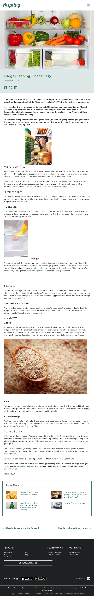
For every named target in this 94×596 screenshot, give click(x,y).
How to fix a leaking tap (74, 503)
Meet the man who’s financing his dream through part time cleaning (29, 506)
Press (26, 552)
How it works (8, 552)
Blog (26, 555)
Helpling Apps (8, 557)
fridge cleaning (22, 466)
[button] (88, 5)
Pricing (6, 555)
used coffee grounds (35, 270)
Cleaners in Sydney (53, 555)
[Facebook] (88, 578)
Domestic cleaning (75, 552)
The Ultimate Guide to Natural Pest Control (29, 493)
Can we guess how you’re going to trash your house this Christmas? (75, 494)
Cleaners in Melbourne (54, 552)
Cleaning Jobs (73, 555)
